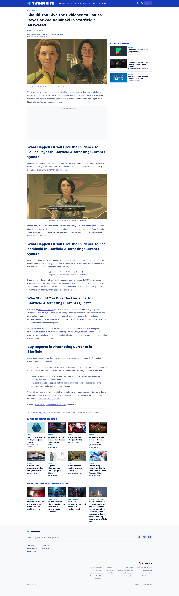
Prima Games (97, 570)
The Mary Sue (147, 573)
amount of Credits (45, 309)
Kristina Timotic (74, 442)
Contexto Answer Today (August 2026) (138, 51)
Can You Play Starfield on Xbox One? (50, 404)
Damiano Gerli (32, 473)
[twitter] (144, 537)
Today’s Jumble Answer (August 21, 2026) (138, 77)
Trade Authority (60, 170)
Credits (91, 280)
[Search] (137, 3)
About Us (30, 545)
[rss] (139, 537)
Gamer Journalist (96, 573)
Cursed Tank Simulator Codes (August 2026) (35, 468)
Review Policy (45, 548)
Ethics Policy (32, 548)
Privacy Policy (32, 551)
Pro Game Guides (96, 567)
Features (61, 3)
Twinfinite (110, 567)
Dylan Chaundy (32, 445)
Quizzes (96, 3)
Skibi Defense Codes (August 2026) (75, 468)
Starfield (63, 163)
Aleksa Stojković (134, 69)
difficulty (43, 236)
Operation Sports (126, 573)
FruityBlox (129, 576)
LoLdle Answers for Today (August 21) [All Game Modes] (139, 64)
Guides (78, 3)
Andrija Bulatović (75, 473)
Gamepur (129, 567)
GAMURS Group (147, 584)
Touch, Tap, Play (96, 576)
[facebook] (149, 537)
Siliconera (110, 570)
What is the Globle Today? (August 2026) (36, 439)
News (70, 3)
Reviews (86, 3)
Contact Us (45, 545)
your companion (90, 332)
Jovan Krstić (52, 475)
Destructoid (147, 570)
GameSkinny (109, 573)
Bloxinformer (147, 576)
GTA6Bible (98, 579)
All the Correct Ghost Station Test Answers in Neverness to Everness (57, 507)
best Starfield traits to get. (49, 399)
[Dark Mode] (142, 3)
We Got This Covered (125, 570)
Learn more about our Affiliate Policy (37, 414)
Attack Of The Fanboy (144, 567)
